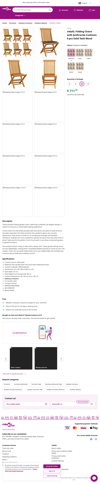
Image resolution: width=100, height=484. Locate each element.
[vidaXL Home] (6, 8)
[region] (32, 471)
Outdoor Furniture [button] (72, 384)
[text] (72, 91)
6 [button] (81, 84)
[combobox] (32, 9)
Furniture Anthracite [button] (20, 384)
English (84, 3)
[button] (21, 358)
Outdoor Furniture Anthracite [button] (13, 389)
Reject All (52, 471)
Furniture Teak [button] (36, 384)
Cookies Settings (58, 461)
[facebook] (91, 439)
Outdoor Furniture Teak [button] (34, 389)
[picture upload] (45, 332)
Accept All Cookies (52, 466)
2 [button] (69, 84)
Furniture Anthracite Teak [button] (53, 384)
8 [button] (88, 84)
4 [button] (75, 84)
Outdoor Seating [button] (75, 389)
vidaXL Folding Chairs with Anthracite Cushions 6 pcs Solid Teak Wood (82, 35)
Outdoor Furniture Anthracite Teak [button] (56, 389)
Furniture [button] (7, 384)
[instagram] (96, 439)
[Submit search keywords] (49, 9)
